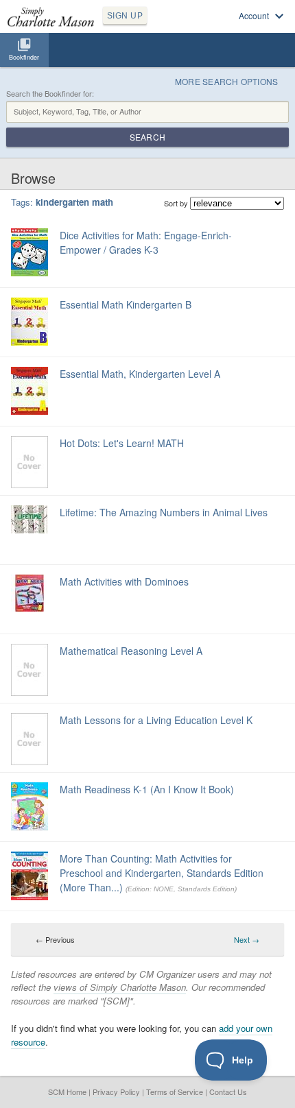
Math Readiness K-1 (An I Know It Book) (147, 789)
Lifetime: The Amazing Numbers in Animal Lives (164, 512)
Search (147, 137)
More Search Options (227, 81)
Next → (246, 939)
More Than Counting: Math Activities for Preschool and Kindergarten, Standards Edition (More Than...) (161, 873)
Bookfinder (24, 57)
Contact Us (228, 1091)
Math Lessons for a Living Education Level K (156, 720)
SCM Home (67, 1091)
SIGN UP (125, 16)
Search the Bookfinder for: (50, 93)
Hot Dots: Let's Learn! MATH (122, 443)
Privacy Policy (116, 1091)
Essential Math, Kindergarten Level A (140, 374)
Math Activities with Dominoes (124, 581)
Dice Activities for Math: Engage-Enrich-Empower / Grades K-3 (146, 242)
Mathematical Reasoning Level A (131, 651)
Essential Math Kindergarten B (125, 304)
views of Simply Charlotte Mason (120, 986)
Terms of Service (174, 1091)
